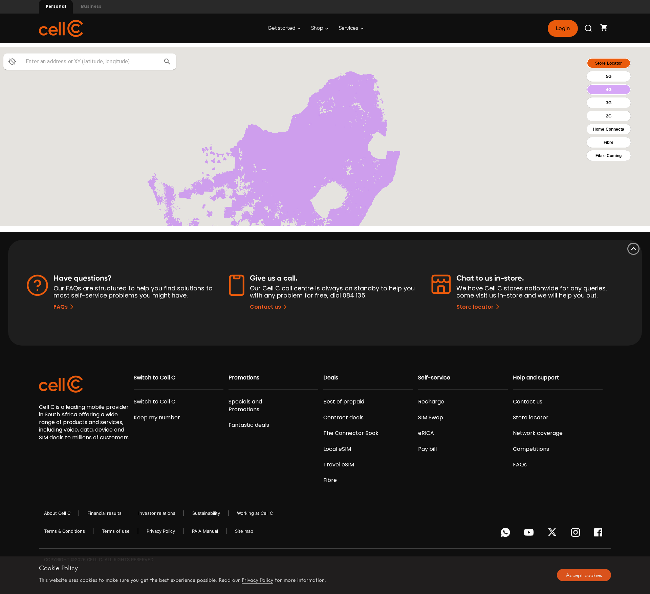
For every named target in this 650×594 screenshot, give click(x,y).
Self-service (434, 377)
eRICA (426, 433)
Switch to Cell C (154, 377)
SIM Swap (430, 417)
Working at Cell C (255, 513)
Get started (282, 28)
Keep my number (157, 417)
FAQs (60, 307)
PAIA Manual (205, 531)
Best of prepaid (343, 401)
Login (562, 28)
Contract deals (343, 417)
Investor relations (156, 513)
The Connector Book (350, 433)
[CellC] (61, 28)
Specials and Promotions (245, 405)
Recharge (431, 401)
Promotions (244, 377)
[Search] (588, 28)
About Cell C (57, 513)
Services (349, 28)
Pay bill (427, 449)
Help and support (536, 377)
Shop (317, 28)
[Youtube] (530, 534)
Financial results (104, 513)
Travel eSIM (338, 464)
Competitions (531, 449)
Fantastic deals (249, 425)
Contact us (265, 307)
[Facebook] (600, 534)
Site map (244, 531)
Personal (56, 6)
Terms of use (116, 531)
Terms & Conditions (64, 531)
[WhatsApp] (507, 534)
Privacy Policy (161, 531)
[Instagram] (577, 534)
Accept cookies (584, 575)
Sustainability (206, 513)
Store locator (475, 307)
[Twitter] (553, 534)
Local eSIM (337, 449)
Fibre (330, 480)
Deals (330, 377)
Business (91, 6)
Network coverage (538, 433)
